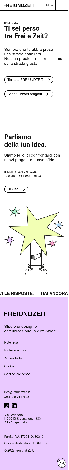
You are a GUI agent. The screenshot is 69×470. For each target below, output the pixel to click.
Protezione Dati (15, 350)
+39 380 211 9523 (29, 175)
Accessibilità (13, 358)
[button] (49, 5)
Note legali (11, 342)
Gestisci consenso (17, 374)
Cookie (9, 366)
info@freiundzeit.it (26, 171)
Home (7, 23)
